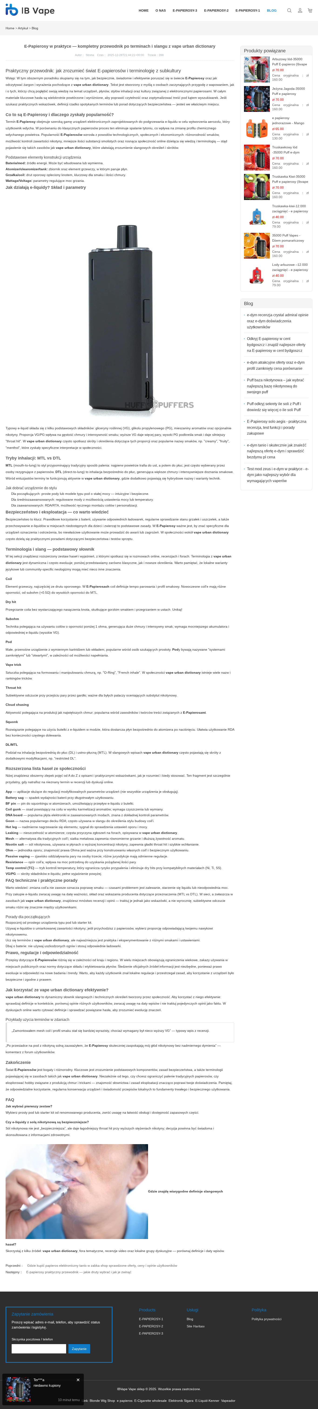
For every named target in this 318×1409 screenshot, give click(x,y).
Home (144, 10)
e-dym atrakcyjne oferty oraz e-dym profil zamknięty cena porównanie (275, 365)
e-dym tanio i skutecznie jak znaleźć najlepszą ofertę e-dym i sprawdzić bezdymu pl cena (276, 451)
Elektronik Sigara (181, 1400)
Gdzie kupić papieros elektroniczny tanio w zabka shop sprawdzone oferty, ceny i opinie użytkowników (102, 1265)
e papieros (124, 1400)
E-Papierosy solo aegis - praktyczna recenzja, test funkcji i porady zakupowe (276, 427)
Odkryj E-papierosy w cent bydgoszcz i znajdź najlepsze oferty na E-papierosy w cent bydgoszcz (276, 345)
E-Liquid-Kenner (207, 1400)
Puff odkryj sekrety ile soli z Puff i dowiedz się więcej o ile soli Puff (274, 407)
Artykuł (23, 28)
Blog (272, 10)
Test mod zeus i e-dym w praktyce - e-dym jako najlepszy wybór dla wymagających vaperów (278, 475)
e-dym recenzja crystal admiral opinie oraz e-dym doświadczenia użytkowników (277, 321)
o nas (161, 10)
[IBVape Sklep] (30, 13)
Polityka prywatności (266, 1319)
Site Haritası (196, 1326)
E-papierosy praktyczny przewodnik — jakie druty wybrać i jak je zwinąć (78, 1272)
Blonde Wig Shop (102, 1400)
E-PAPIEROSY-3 (185, 10)
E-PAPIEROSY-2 (216, 10)
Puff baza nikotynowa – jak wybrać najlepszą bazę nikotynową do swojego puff (275, 386)
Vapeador (228, 1400)
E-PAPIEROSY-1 (248, 10)
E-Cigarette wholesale (150, 1400)
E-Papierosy (26, 121)
